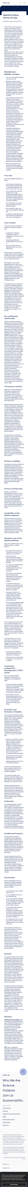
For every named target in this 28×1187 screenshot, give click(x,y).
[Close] (26, 1174)
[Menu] (24, 2)
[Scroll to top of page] (23, 1071)
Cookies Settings (14, 1184)
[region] (14, 1179)
